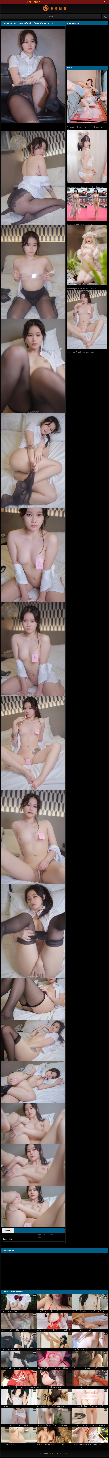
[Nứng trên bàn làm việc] (19, 1340)
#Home (51, 17)
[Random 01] (54, 1340)
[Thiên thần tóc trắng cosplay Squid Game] (54, 1359)
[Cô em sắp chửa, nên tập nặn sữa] (54, 1397)
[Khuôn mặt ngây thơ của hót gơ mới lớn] (90, 1302)
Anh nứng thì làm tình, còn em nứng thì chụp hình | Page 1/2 (85, 128)
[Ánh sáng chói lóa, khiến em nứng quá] (90, 1397)
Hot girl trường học (9, 1311)
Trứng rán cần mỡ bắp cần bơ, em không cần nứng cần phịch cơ (54, 1425)
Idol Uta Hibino (8, 1406)
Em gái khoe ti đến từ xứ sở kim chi (16, 1425)
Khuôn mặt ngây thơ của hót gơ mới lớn (88, 1311)
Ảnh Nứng (54, 8)
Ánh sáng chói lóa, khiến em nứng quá (88, 1406)
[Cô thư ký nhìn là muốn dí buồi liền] (90, 1359)
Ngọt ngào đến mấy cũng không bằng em (82, 352)
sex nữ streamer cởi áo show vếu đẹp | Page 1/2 (85, 187)
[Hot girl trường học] (19, 1302)
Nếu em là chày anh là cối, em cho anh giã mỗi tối (54, 1330)
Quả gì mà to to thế (80, 1349)
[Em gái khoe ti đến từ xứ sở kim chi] (19, 1416)
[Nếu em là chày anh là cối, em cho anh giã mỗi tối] (54, 1321)
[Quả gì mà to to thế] (90, 1340)
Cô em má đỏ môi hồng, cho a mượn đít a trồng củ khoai (19, 1387)
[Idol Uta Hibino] (19, 1397)
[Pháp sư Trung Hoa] (90, 1378)
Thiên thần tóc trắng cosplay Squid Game (53, 1368)
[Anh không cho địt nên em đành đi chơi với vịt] (90, 1416)
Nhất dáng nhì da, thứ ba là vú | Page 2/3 (82, 289)
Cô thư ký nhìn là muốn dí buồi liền (86, 1368)
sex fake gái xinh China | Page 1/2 (79, 224)
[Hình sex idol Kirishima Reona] (54, 1378)
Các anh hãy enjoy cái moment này (16, 1368)
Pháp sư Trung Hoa (80, 1387)
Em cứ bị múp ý (8, 1444)
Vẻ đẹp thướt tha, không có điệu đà (16, 1330)
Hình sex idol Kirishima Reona (49, 1387)
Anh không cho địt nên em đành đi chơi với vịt (90, 1425)
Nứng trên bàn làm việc (11, 1349)
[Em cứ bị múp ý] (19, 1435)
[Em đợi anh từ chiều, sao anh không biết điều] (90, 1435)
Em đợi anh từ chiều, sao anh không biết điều (90, 1444)
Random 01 (41, 1349)
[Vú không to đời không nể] (54, 1302)
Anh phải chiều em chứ (82, 1330)
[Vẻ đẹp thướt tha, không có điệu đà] (19, 1321)
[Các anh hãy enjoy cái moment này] (19, 1359)
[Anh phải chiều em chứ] (90, 1321)
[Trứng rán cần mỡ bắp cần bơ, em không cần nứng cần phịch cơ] (54, 1416)
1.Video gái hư (33, 2)
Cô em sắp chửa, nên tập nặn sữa (50, 1406)
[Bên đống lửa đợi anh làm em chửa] (54, 1435)
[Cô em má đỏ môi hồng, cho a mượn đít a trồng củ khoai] (19, 1378)
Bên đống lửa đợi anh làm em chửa (51, 1444)
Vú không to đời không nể (47, 1311)
